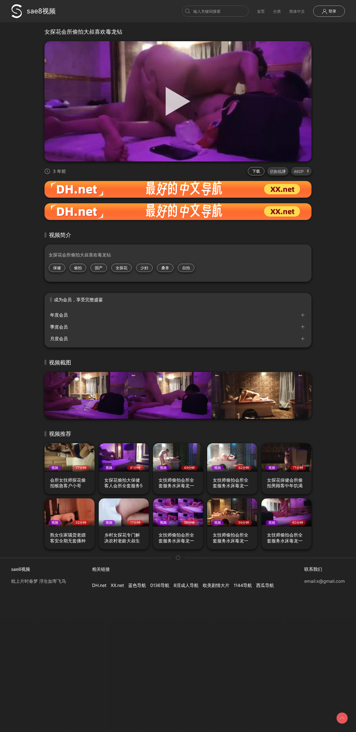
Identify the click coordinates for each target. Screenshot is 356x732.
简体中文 (297, 11)
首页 (261, 11)
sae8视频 (41, 11)
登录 (331, 11)
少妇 (144, 267)
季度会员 (59, 327)
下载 (256, 171)
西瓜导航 (265, 585)
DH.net (99, 585)
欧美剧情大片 (216, 585)
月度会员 (59, 338)
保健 (57, 267)
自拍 (186, 267)
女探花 (121, 267)
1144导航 (243, 585)
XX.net (117, 585)
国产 (99, 267)
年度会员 (59, 315)
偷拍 (78, 267)
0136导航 (159, 585)
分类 (277, 11)
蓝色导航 (137, 585)
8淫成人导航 (186, 585)
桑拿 (165, 267)
